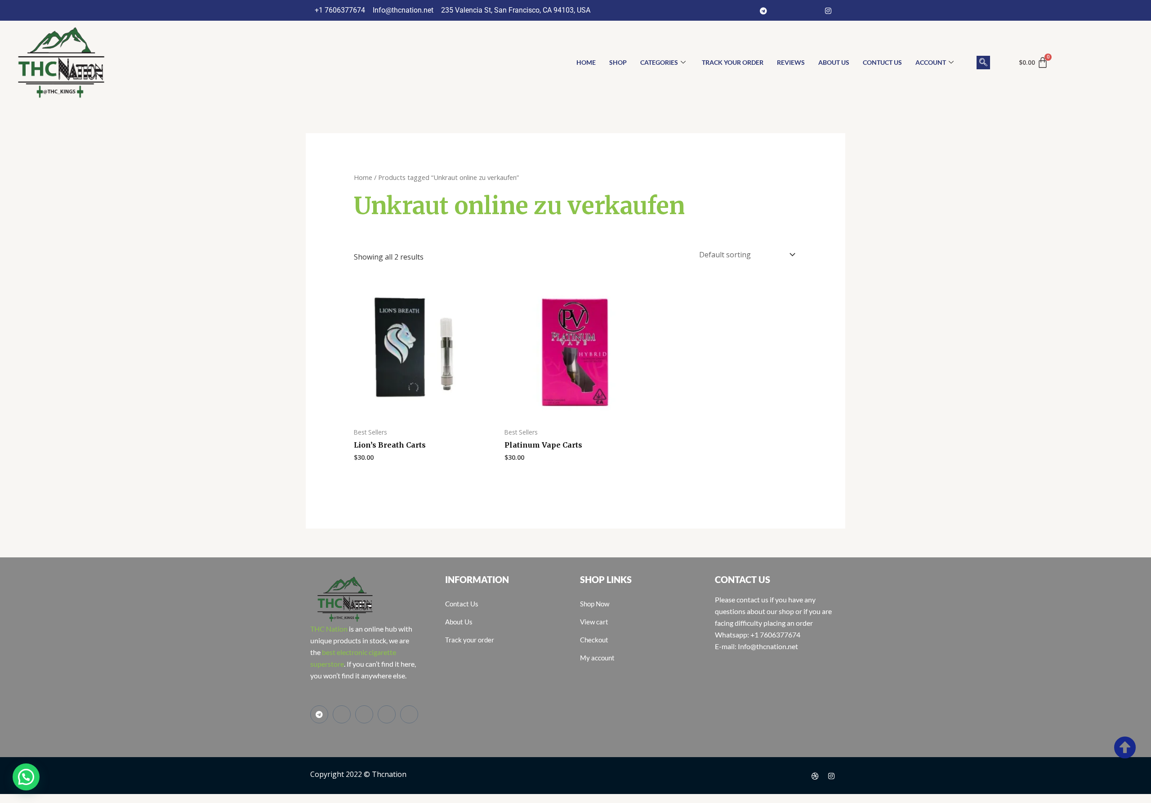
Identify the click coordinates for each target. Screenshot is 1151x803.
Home (363, 177)
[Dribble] (815, 775)
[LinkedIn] (812, 10)
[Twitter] (796, 10)
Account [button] (930, 62)
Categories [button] (659, 62)
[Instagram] (828, 10)
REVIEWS (791, 62)
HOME (586, 62)
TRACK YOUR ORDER (732, 62)
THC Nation (329, 628)
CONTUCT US (882, 62)
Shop (618, 62)
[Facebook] (779, 10)
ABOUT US (833, 62)
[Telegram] (763, 10)
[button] (983, 62)
